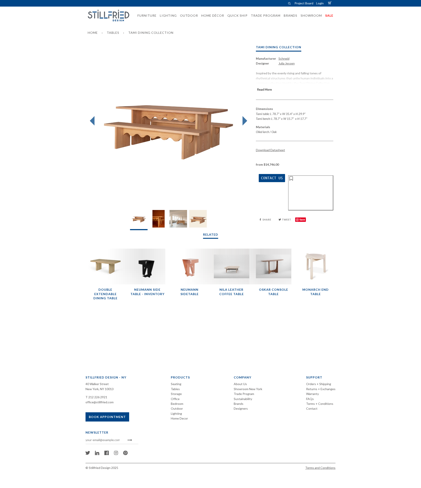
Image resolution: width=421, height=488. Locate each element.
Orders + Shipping (318, 384)
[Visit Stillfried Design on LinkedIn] (97, 454)
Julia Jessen (286, 63)
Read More (264, 89)
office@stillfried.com (100, 402)
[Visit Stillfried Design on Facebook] (106, 454)
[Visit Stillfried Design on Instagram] (116, 454)
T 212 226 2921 (96, 397)
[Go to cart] (330, 3)
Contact (312, 408)
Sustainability (243, 399)
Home (93, 32)
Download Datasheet (270, 150)
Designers (241, 408)
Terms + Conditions (319, 403)
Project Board (303, 3)
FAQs (310, 399)
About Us (240, 384)
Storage (176, 394)
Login (320, 3)
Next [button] (243, 121)
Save (302, 219)
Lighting (176, 413)
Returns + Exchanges (320, 389)
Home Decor (179, 418)
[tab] (139, 220)
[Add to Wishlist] (310, 192)
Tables (113, 32)
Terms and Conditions (320, 468)
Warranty (312, 394)
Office (175, 399)
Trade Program (244, 394)
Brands (238, 403)
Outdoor (177, 408)
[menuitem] (146, 16)
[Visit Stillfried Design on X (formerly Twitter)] (88, 454)
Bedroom (177, 403)
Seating (176, 384)
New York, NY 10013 (100, 389)
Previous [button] (93, 121)
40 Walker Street (97, 384)
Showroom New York (248, 389)
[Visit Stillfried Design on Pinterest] (125, 454)
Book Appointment (107, 417)
